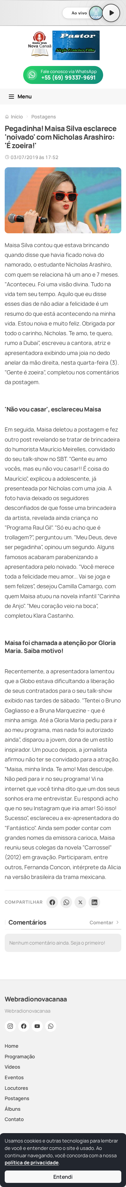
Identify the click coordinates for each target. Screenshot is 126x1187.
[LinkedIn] (94, 902)
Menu (25, 96)
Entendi (63, 1176)
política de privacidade (32, 1162)
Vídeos (12, 1066)
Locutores (16, 1087)
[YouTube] (37, 1026)
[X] (80, 902)
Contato (14, 1119)
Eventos (14, 1077)
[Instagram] (10, 1026)
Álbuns (13, 1108)
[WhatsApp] (66, 902)
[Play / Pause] (111, 13)
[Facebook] (52, 902)
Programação (20, 1056)
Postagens (43, 116)
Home (11, 1045)
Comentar (101, 922)
